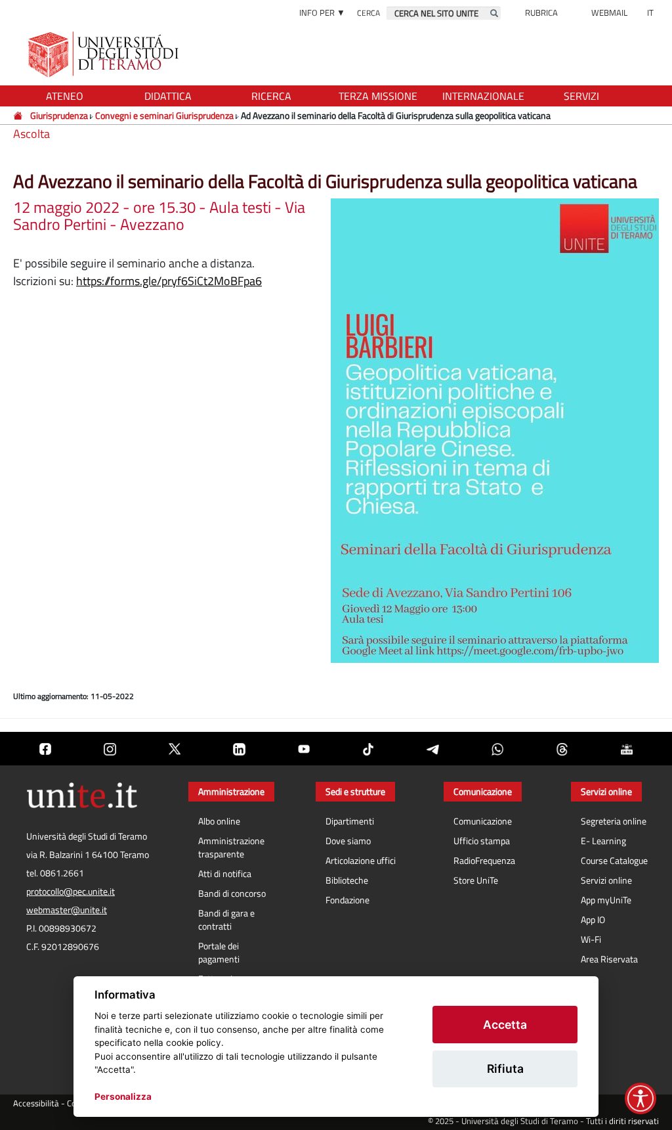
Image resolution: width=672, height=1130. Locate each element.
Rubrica (541, 12)
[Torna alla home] (104, 54)
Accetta (505, 1024)
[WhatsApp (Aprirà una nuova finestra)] (497, 749)
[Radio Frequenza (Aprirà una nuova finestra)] (627, 749)
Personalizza (123, 1096)
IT (650, 12)
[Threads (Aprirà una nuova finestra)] (562, 749)
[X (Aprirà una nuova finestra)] (174, 749)
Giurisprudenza (59, 115)
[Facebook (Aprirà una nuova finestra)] (45, 749)
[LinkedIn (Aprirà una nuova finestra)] (239, 749)
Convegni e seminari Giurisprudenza (164, 115)
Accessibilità (36, 1103)
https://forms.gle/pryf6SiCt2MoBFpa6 (169, 281)
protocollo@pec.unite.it (70, 891)
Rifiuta (505, 1068)
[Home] (18, 115)
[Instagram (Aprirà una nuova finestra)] (110, 749)
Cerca (368, 13)
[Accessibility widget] (640, 1098)
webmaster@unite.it (66, 910)
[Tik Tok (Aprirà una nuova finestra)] (368, 749)
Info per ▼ (322, 12)
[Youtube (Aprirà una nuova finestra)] (304, 749)
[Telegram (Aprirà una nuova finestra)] (432, 749)
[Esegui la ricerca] (494, 13)
